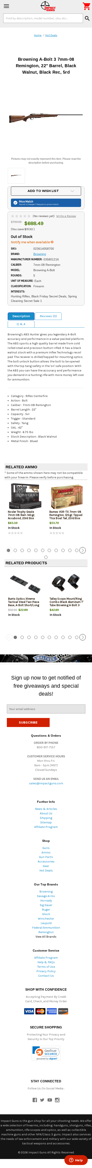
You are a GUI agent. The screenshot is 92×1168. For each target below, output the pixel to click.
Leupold (46, 923)
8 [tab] (56, 550)
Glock (46, 914)
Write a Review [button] (66, 216)
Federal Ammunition (46, 927)
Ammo (46, 852)
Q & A (21, 324)
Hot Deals (46, 870)
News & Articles (46, 809)
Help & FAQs (46, 962)
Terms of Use (46, 967)
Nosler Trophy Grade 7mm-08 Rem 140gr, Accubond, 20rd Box (21, 515)
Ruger (46, 909)
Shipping (46, 818)
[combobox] (43, 18)
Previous (9, 550)
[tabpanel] (25, 513)
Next (82, 550)
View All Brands (46, 936)
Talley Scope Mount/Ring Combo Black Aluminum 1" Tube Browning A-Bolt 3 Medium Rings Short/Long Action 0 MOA (67, 605)
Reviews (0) (48, 316)
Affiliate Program (46, 827)
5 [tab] (35, 550)
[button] (46, 1053)
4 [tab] (29, 550)
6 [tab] (42, 550)
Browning (46, 891)
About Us (46, 813)
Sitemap (46, 822)
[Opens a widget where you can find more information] (76, 1160)
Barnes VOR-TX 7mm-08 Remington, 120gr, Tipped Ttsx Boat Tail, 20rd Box (65, 515)
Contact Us (46, 976)
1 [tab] (15, 637)
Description (21, 316)
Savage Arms (46, 896)
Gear (46, 866)
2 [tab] (15, 550)
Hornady (46, 900)
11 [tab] (76, 550)
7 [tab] (49, 550)
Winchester (46, 918)
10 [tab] (69, 550)
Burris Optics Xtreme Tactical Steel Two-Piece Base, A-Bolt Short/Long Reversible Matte (23, 603)
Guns (46, 848)
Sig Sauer (46, 905)
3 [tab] (22, 550)
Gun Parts (46, 857)
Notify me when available (31, 242)
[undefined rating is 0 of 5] (21, 216)
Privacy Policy (46, 971)
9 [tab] (63, 550)
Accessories (46, 861)
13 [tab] (45, 557)
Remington (46, 932)
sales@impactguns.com (46, 783)
